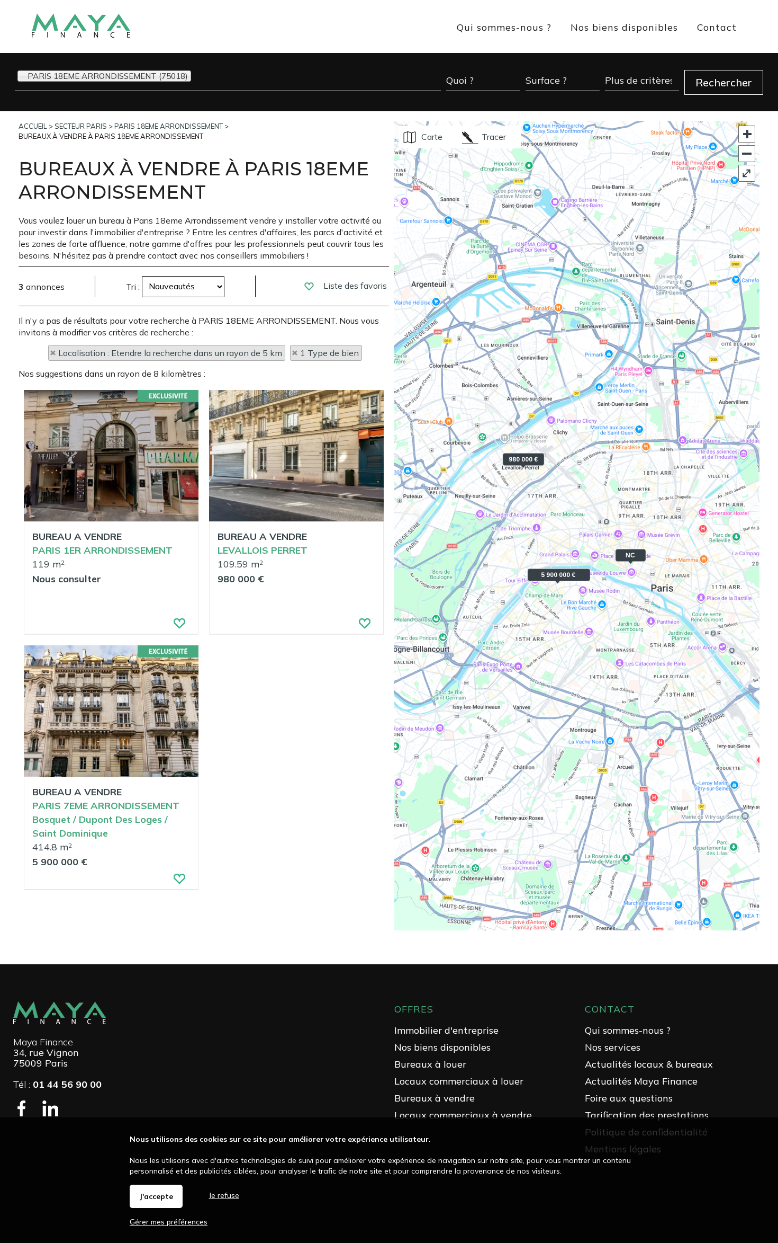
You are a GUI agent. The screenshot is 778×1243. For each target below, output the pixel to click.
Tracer (493, 136)
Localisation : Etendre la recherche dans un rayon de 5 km (170, 353)
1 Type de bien (329, 353)
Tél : (57, 1084)
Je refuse (224, 1195)
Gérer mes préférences (168, 1222)
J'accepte (156, 1196)
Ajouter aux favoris (173, 626)
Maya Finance (43, 1042)
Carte (430, 136)
